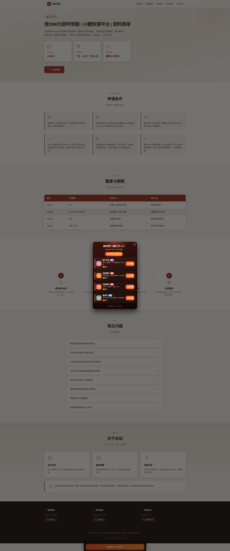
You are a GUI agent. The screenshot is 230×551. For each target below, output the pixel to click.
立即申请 (130, 264)
